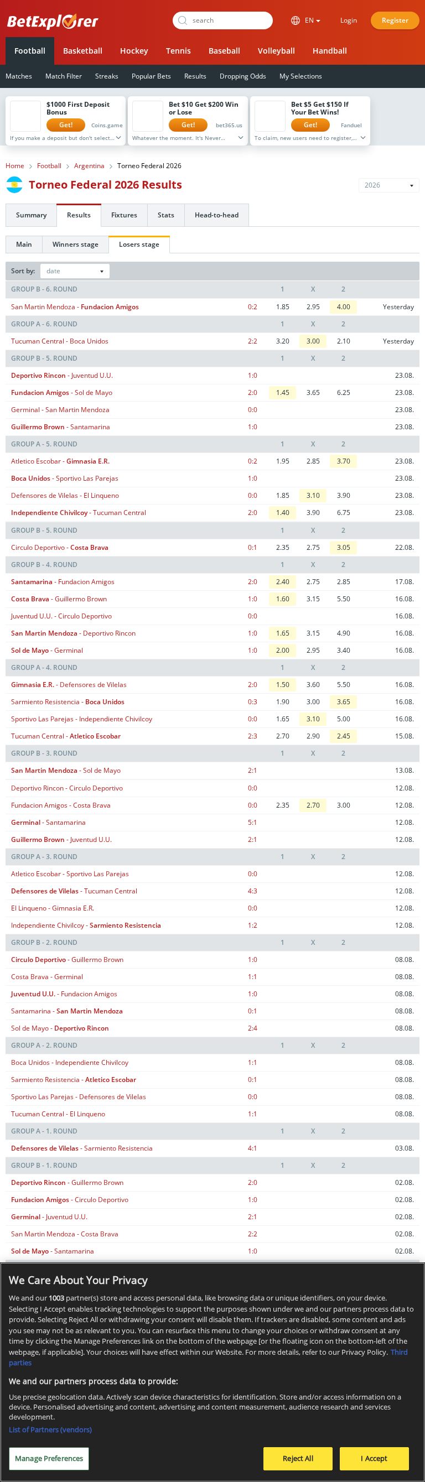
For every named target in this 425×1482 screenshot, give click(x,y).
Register (395, 20)
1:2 (252, 925)
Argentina (89, 166)
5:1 (252, 822)
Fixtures (124, 215)
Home (15, 166)
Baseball (224, 50)
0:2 (252, 306)
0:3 (252, 701)
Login (348, 20)
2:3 (252, 736)
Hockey (134, 50)
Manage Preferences (49, 1458)
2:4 (252, 1028)
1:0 (252, 375)
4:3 (252, 891)
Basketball (82, 50)
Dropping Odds (243, 76)
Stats (166, 215)
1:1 (252, 976)
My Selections (300, 76)
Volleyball (276, 50)
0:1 (252, 547)
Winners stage (76, 244)
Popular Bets (151, 76)
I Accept (374, 1458)
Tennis (178, 50)
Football (29, 50)
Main (24, 244)
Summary (31, 215)
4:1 (252, 1148)
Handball (330, 50)
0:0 (252, 409)
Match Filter (63, 76)
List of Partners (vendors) (50, 1429)
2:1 (252, 770)
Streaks (106, 76)
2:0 (252, 392)
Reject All (298, 1458)
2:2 (252, 341)
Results (195, 76)
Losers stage (139, 244)
